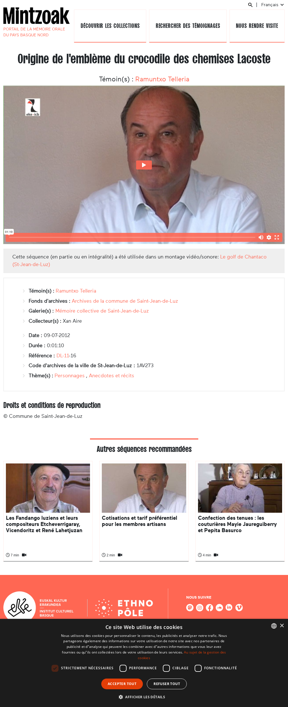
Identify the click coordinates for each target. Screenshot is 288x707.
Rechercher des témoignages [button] (188, 25)
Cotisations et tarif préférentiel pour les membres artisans (139, 521)
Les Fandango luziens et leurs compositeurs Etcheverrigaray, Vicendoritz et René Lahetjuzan (44, 524)
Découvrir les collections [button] (110, 25)
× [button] (282, 626)
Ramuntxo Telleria (162, 79)
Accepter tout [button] (122, 683)
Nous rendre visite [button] (257, 25)
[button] (144, 696)
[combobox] (274, 626)
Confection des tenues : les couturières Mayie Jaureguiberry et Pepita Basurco (237, 524)
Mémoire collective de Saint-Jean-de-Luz (102, 311)
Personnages (70, 375)
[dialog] (144, 663)
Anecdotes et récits (111, 375)
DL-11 (63, 355)
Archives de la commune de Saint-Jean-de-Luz (125, 301)
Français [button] (270, 4)
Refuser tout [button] (167, 683)
